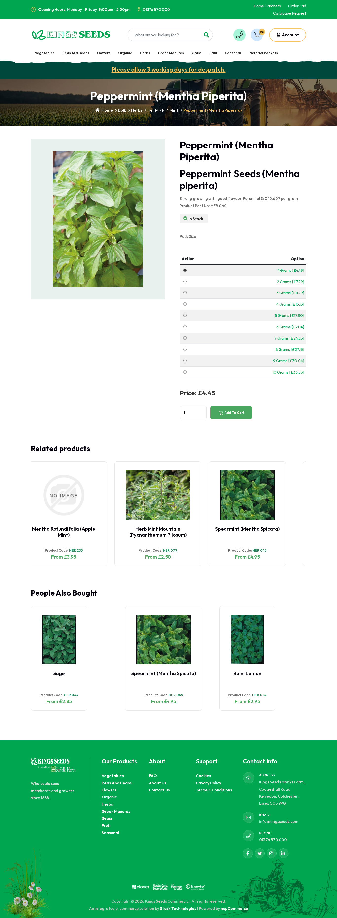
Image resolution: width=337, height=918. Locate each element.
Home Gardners (267, 5)
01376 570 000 (156, 9)
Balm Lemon (153, 673)
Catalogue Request (289, 13)
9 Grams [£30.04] (288, 360)
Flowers (103, 53)
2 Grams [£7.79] (290, 281)
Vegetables (45, 53)
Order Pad (297, 5)
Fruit (213, 53)
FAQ (153, 775)
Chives (247, 673)
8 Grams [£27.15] (290, 349)
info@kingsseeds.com (278, 821)
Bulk (122, 110)
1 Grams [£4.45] (291, 270)
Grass (197, 53)
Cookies (203, 775)
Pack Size (188, 236)
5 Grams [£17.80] (289, 315)
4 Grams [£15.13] (290, 304)
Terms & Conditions (214, 789)
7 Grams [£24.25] (289, 338)
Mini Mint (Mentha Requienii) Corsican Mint (263, 532)
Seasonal (233, 53)
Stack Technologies (178, 908)
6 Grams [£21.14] (290, 326)
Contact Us (159, 789)
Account (290, 34)
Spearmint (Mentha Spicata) (163, 529)
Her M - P (156, 110)
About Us (157, 782)
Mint (173, 110)
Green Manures (171, 53)
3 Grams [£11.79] (290, 292)
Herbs (145, 53)
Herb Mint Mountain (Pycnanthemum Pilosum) (74, 532)
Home (107, 110)
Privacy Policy (208, 782)
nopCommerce (234, 908)
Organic (125, 53)
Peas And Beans (75, 53)
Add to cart (234, 412)
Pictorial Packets (263, 53)
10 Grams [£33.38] (288, 372)
